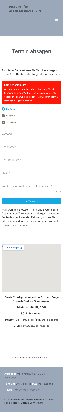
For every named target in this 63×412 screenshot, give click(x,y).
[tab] (8, 109)
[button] (56, 20)
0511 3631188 (25, 319)
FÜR (25, 9)
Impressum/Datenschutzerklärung (28, 357)
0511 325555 (50, 319)
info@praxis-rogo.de (36, 325)
